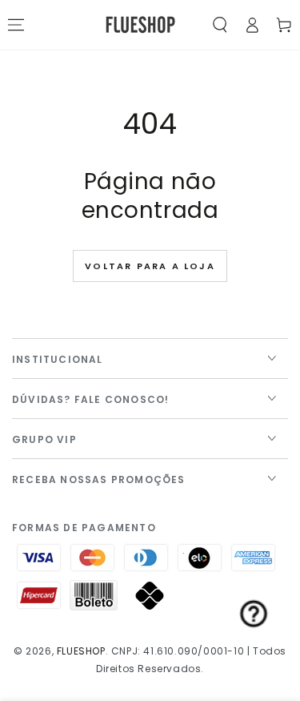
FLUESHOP (81, 651)
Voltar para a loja (150, 266)
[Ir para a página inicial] (140, 24)
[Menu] (16, 24)
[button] (220, 24)
